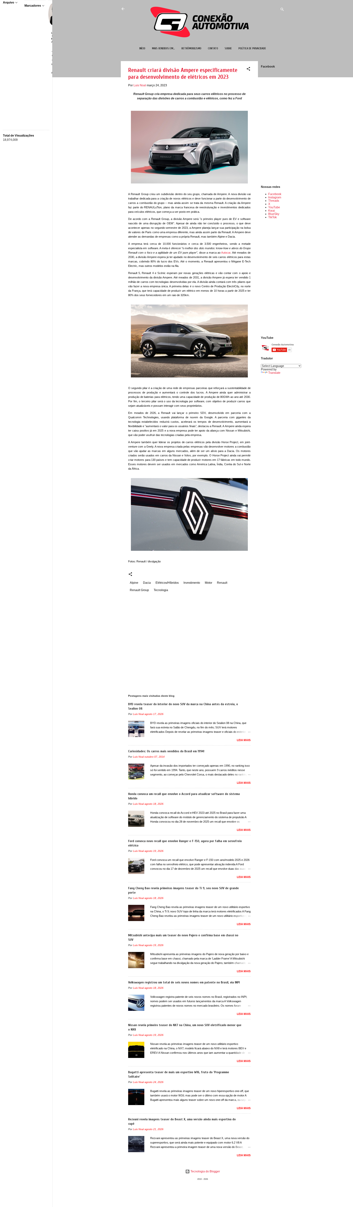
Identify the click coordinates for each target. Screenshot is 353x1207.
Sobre (228, 48)
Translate (274, 372)
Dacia (147, 582)
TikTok (272, 217)
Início (142, 48)
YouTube (274, 207)
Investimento (191, 582)
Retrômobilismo (191, 48)
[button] (248, 69)
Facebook (274, 194)
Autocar (225, 252)
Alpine (134, 582)
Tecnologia (161, 590)
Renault (222, 582)
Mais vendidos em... (163, 48)
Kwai (271, 210)
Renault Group (139, 590)
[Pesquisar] (282, 10)
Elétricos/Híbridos (167, 582)
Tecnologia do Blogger (205, 1171)
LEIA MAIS (244, 740)
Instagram (274, 197)
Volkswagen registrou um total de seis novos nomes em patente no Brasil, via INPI (184, 982)
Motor (208, 582)
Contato (213, 48)
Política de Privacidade (252, 48)
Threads (273, 200)
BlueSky (273, 213)
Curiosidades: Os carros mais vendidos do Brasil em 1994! (166, 751)
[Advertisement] (272, 277)
